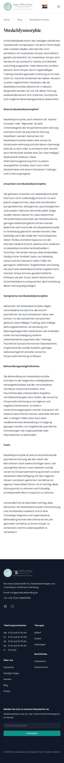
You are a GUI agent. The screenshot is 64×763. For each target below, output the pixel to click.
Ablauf (37, 632)
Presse (7, 691)
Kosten (38, 638)
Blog (20, 19)
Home (7, 19)
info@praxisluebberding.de (24, 592)
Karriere (7, 679)
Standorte (9, 667)
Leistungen (40, 644)
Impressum (40, 661)
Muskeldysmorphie (39, 19)
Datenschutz (41, 667)
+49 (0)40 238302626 (19, 598)
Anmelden (32, 733)
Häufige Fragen (11, 673)
